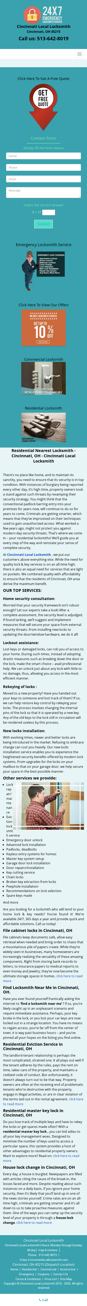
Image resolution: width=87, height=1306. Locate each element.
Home (14, 1269)
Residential (29, 1269)
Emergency (26, 1274)
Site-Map (66, 1279)
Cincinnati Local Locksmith (29, 554)
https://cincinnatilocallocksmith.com (44, 1259)
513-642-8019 (53, 38)
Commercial (48, 1269)
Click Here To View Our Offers (44, 304)
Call (44, 1300)
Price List (51, 1279)
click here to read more (34, 1222)
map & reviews (48, 1250)
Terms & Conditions (28, 1279)
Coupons (43, 1274)
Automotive (67, 1269)
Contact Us (60, 1274)
